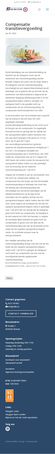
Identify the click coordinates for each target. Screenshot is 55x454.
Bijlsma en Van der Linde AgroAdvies (21, 417)
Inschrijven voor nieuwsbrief (17, 360)
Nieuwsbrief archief (13, 363)
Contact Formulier (20, 313)
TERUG (9, 278)
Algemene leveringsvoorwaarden (19, 372)
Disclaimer (10, 369)
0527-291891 (21, 2)
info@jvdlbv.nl (13, 306)
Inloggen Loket (12, 411)
